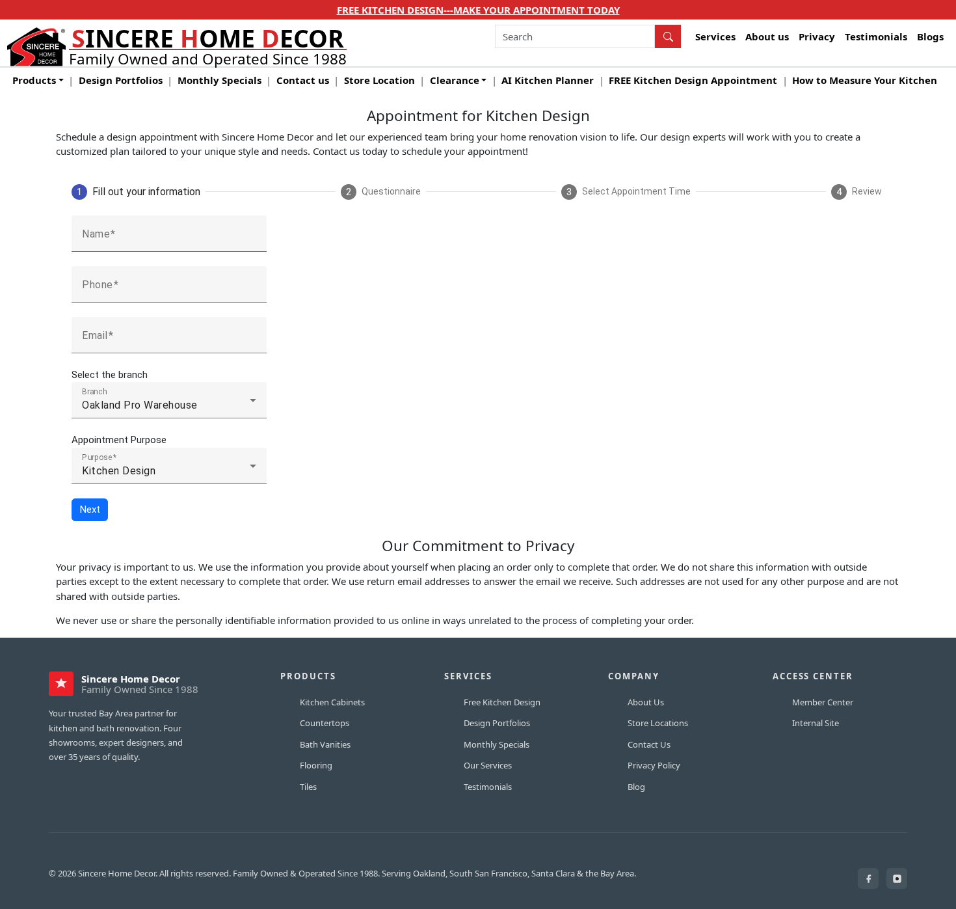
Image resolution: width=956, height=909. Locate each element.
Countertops (324, 723)
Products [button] (34, 80)
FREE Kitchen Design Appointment (693, 80)
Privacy (817, 36)
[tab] (136, 192)
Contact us (302, 80)
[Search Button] (668, 36)
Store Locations (658, 723)
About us (767, 36)
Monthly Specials (219, 80)
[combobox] (575, 36)
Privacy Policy (654, 765)
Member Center (822, 702)
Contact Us (649, 744)
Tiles (308, 787)
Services (715, 36)
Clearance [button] (454, 80)
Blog (636, 787)
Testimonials (876, 36)
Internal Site (815, 723)
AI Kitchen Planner (547, 80)
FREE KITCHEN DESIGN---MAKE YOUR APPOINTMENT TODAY (478, 9)
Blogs (930, 36)
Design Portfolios (121, 80)
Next (90, 509)
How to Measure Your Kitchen (864, 80)
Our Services (488, 765)
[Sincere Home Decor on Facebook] (868, 878)
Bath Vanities (325, 744)
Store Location (379, 80)
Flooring (316, 765)
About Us (646, 702)
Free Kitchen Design (502, 702)
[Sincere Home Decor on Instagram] (896, 878)
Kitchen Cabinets (332, 702)
